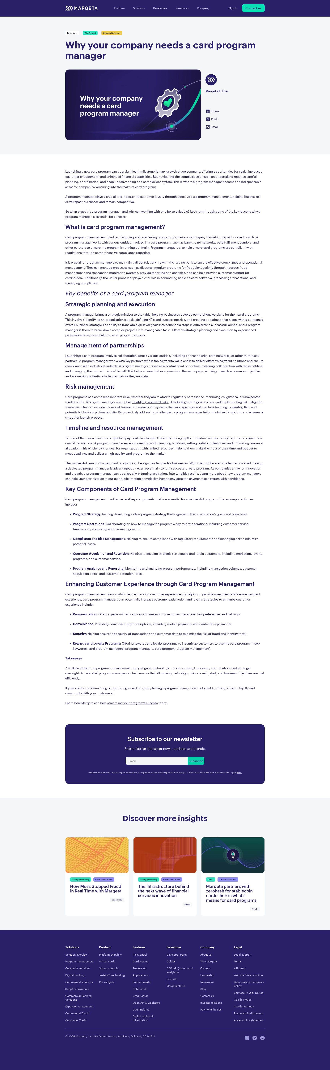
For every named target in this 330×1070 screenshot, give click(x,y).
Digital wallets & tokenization (143, 1018)
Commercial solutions (79, 982)
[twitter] (254, 1038)
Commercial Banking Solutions (78, 997)
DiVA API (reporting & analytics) (180, 970)
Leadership (207, 975)
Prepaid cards (141, 982)
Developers (160, 8)
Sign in (232, 8)
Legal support (242, 954)
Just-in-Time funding (112, 975)
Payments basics (211, 1009)
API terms (240, 968)
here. (239, 772)
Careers (205, 968)
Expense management (79, 1006)
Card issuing (141, 961)
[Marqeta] (81, 8)
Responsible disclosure (248, 1013)
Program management (79, 961)
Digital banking (75, 975)
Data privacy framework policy (249, 983)
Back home (72, 33)
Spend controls (108, 968)
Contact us (253, 8)
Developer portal (177, 954)
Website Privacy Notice (248, 975)
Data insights (141, 1009)
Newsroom (207, 982)
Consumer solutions (77, 968)
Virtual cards (107, 961)
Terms (238, 961)
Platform (119, 8)
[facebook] (247, 1038)
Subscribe (196, 761)
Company (203, 8)
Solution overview (76, 954)
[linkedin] (262, 1038)
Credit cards (140, 995)
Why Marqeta (208, 961)
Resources (182, 8)
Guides (171, 961)
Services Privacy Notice (248, 992)
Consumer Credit (76, 1020)
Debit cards (140, 988)
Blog (203, 988)
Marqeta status (176, 985)
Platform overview (110, 954)
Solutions (139, 8)
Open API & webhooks (146, 1002)
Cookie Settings (244, 1006)
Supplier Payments (77, 988)
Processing (139, 968)
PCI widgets (106, 982)
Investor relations (211, 1002)
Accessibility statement (249, 1020)
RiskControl (140, 954)
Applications (141, 975)
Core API (172, 979)
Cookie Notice (243, 999)
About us (205, 954)
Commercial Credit (77, 1013)
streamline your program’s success (132, 703)
